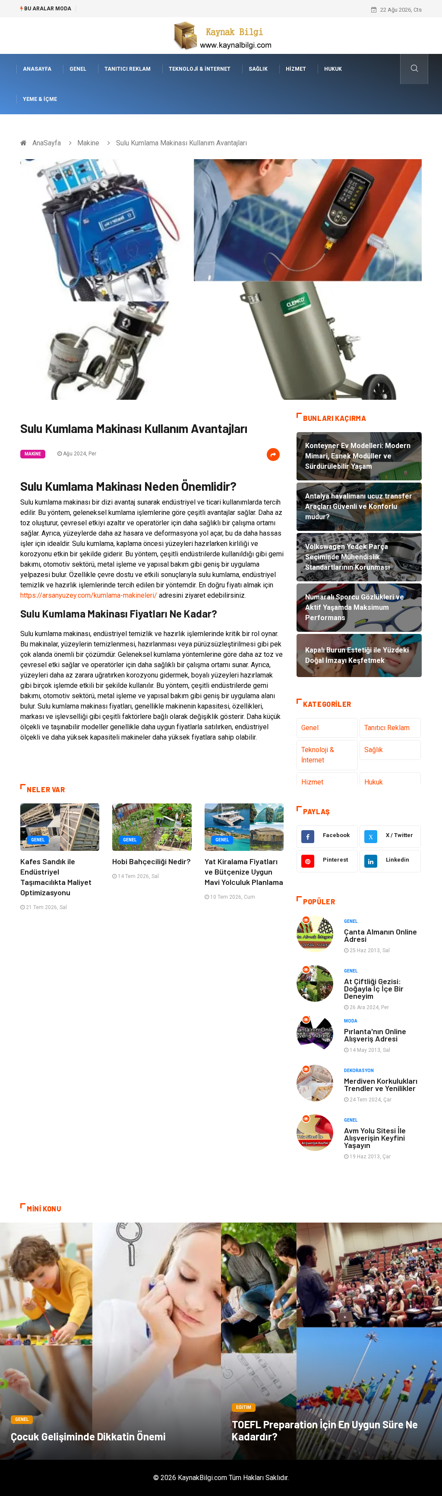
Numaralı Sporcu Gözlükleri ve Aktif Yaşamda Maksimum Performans (168, 9)
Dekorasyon (359, 1070)
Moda (350, 1021)
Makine (88, 143)
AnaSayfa (37, 69)
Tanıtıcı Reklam (127, 69)
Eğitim (243, 1407)
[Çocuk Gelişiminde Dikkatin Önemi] (110, 1341)
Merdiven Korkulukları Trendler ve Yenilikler (380, 1084)
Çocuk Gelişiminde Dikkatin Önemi (88, 1436)
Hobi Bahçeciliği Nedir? (151, 861)
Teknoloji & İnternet (199, 69)
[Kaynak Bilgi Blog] (221, 35)
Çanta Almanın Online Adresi (380, 935)
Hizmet (296, 69)
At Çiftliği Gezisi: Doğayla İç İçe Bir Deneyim (374, 988)
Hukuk (333, 69)
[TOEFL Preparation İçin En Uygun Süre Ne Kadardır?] (331, 1341)
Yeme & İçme (40, 99)
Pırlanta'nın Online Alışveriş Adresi (375, 1034)
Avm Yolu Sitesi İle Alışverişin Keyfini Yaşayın (375, 1138)
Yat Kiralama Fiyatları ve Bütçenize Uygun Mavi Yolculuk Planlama (244, 871)
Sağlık (258, 69)
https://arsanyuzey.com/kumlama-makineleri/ (88, 595)
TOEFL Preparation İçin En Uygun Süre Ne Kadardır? (325, 1430)
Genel (77, 69)
